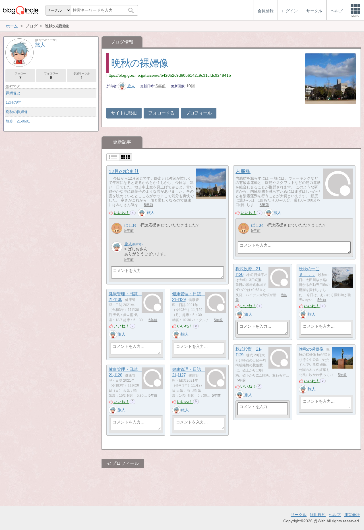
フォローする (161, 113)
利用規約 (318, 514)
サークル (299, 514)
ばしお (130, 225)
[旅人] (142, 213)
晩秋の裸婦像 (139, 62)
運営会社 (352, 514)
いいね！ (122, 212)
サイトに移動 (124, 113)
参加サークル (81, 76)
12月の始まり (124, 171)
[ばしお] (116, 228)
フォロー (20, 76)
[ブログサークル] (20, 10)
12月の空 (13, 102)
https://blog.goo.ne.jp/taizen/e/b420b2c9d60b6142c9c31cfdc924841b (168, 75)
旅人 (131, 86)
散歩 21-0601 (18, 121)
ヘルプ (335, 514)
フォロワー (51, 76)
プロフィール (199, 113)
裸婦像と (13, 93)
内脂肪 (243, 171)
